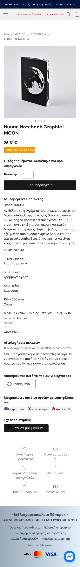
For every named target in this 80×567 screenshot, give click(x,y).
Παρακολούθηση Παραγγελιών (24, 475)
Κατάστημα (38, 34)
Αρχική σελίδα (14, 34)
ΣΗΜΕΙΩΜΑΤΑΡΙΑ (16, 39)
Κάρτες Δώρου (55, 492)
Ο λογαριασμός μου (55, 456)
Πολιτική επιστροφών (24, 538)
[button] (40, 14)
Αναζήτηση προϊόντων (24, 456)
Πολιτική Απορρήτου (57, 527)
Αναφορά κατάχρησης (56, 538)
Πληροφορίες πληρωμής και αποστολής (40, 533)
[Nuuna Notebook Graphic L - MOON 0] (40, 82)
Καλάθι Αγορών (24, 492)
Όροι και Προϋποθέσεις (25, 527)
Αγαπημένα (55, 473)
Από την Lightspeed (40, 545)
